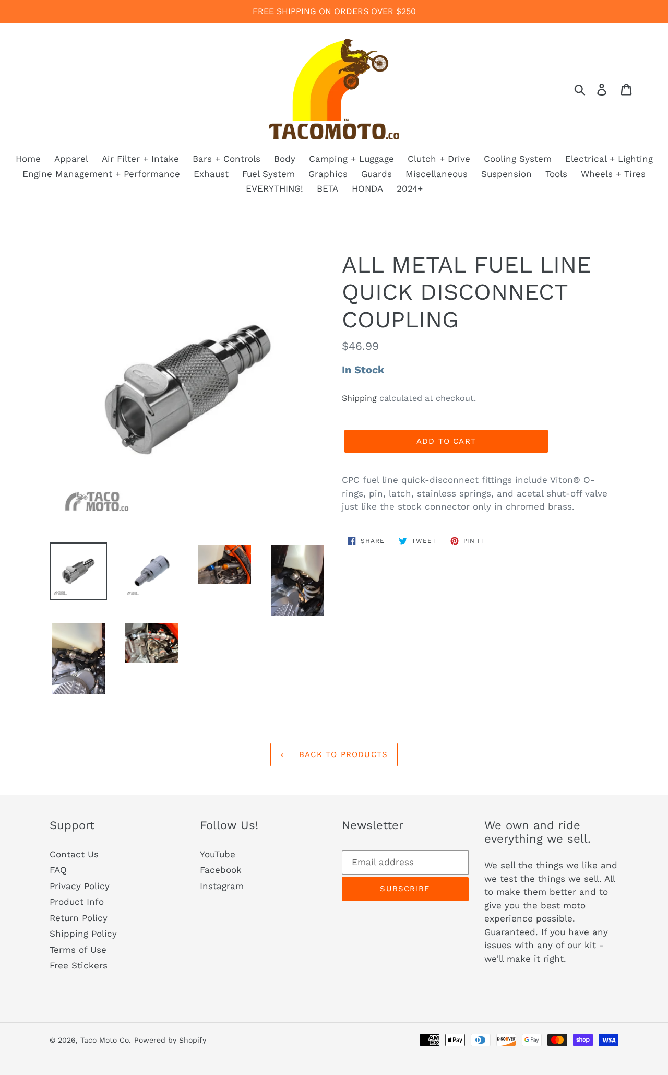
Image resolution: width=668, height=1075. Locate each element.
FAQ (58, 870)
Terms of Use (78, 949)
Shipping (359, 398)
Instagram (222, 886)
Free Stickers (79, 965)
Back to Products (342, 754)
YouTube (217, 854)
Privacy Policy (80, 886)
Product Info (77, 901)
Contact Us (74, 854)
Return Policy (79, 918)
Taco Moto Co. (105, 1040)
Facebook (221, 870)
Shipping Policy (83, 933)
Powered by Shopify (170, 1040)
